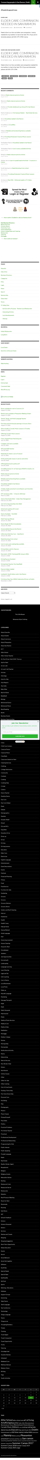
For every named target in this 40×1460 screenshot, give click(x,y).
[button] (20, 723)
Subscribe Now (19, 736)
